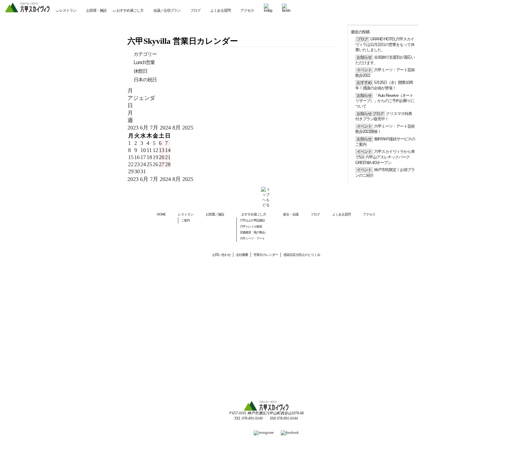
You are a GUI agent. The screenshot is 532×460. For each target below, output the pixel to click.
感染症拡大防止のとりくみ (301, 255)
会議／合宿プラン (166, 10)
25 (149, 164)
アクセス (247, 10)
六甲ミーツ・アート (252, 238)
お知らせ (364, 57)
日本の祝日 (145, 79)
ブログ (195, 10)
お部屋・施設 (96, 10)
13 (161, 150)
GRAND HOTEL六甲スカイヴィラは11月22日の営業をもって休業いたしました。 (384, 44)
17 (143, 157)
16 (137, 157)
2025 (187, 128)
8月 (177, 128)
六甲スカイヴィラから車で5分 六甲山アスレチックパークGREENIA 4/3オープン (385, 157)
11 (149, 150)
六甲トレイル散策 (251, 226)
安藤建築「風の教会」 (254, 232)
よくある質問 (220, 10)
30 (137, 171)
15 (131, 157)
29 (131, 171)
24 (143, 164)
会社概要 (242, 255)
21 (168, 157)
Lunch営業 (144, 62)
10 (143, 150)
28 (168, 164)
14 (168, 150)
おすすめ (364, 82)
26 (155, 164)
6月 (145, 128)
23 (137, 164)
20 (161, 157)
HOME (161, 214)
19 (155, 157)
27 (161, 164)
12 (155, 150)
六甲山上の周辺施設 (252, 220)
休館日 (140, 71)
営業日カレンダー (265, 255)
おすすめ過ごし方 (129, 10)
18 (149, 157)
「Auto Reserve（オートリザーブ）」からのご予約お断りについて (384, 101)
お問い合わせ (221, 255)
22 (131, 164)
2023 (133, 128)
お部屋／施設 (215, 214)
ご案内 (185, 220)
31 (143, 171)
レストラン (67, 10)
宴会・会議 (290, 214)
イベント (364, 70)
